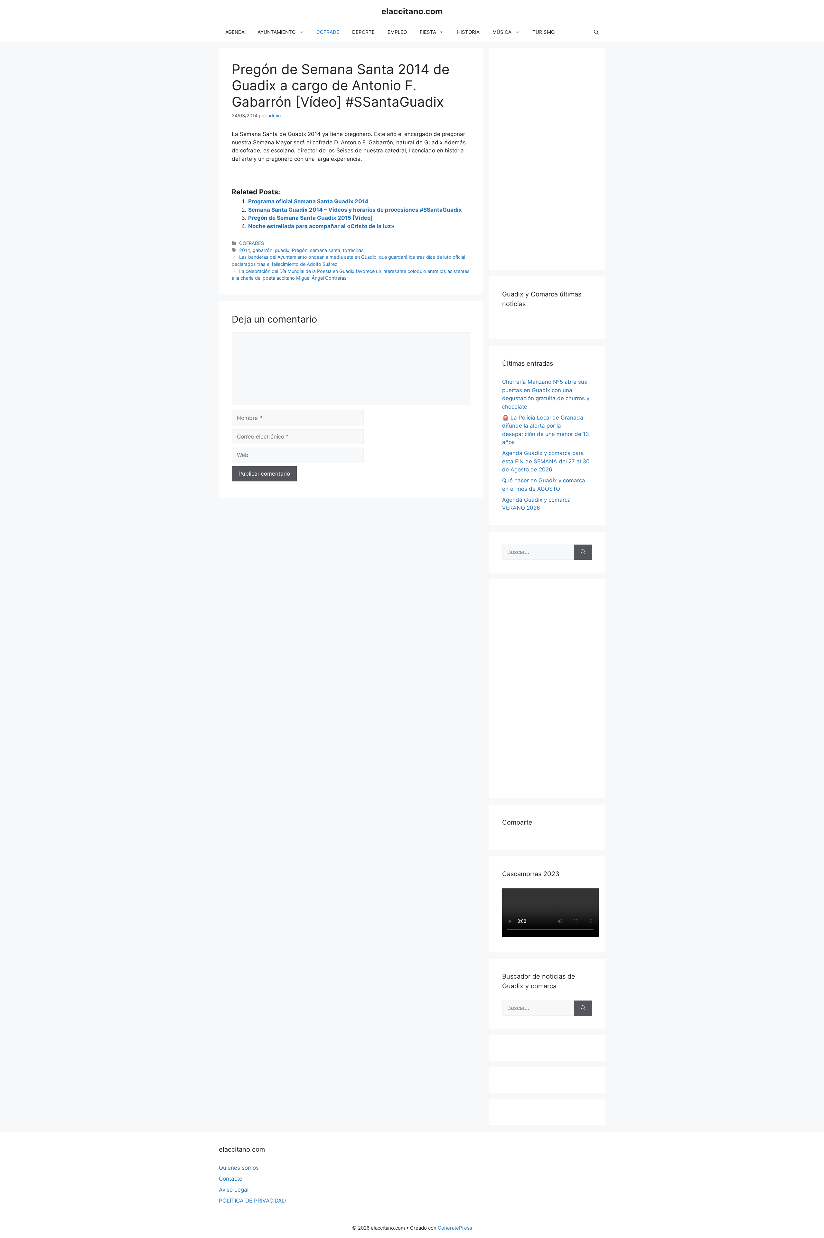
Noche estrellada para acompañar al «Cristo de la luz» (321, 226)
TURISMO (543, 32)
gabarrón (262, 250)
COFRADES (251, 243)
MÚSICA (501, 32)
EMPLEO (397, 32)
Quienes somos (239, 1168)
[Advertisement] (550, 158)
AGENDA (235, 32)
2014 (244, 250)
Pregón (299, 250)
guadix (282, 250)
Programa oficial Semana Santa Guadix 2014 (308, 201)
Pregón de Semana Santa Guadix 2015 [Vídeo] (310, 218)
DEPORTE (363, 32)
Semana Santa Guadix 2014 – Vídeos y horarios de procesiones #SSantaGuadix (355, 210)
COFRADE (327, 32)
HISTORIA (468, 32)
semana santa (325, 250)
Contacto (230, 1178)
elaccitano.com (412, 11)
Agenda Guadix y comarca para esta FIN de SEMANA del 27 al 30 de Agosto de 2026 (546, 461)
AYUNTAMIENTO (276, 32)
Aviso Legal (233, 1189)
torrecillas (353, 250)
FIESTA (428, 32)
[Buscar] (583, 552)
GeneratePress (455, 1228)
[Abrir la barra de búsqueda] (596, 32)
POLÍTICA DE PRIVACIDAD (252, 1200)
